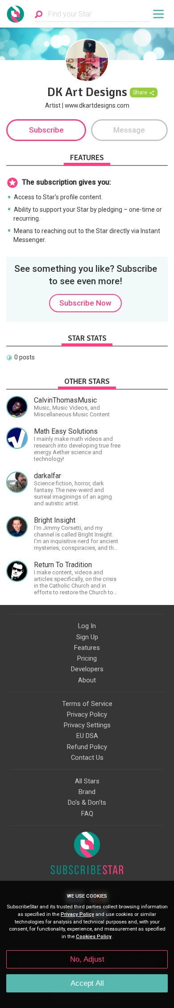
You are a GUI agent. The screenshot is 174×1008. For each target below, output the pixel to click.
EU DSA (87, 736)
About (87, 680)
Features (87, 648)
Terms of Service (87, 704)
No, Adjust (87, 959)
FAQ (87, 814)
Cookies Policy (94, 936)
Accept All (87, 983)
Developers (87, 669)
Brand (87, 792)
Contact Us (87, 758)
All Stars (87, 781)
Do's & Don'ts (87, 802)
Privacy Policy (87, 714)
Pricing (87, 658)
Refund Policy (87, 747)
